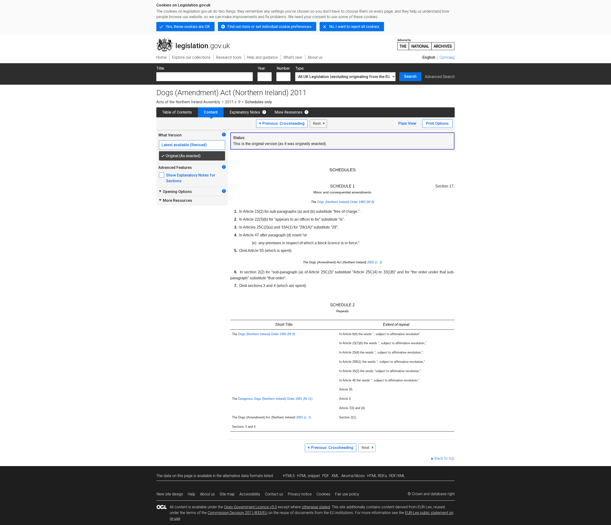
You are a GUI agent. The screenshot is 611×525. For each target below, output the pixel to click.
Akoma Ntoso (353, 475)
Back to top (444, 458)
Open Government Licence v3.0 (250, 507)
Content (211, 112)
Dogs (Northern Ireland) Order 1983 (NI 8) (345, 202)
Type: (299, 68)
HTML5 (289, 475)
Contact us (274, 494)
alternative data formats (243, 475)
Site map (227, 494)
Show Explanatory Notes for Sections (190, 178)
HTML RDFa (377, 475)
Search (410, 76)
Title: (161, 68)
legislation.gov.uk (196, 40)
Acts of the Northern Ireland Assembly (188, 102)
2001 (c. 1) (374, 262)
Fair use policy (347, 494)
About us (207, 494)
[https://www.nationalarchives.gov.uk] (426, 43)
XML (335, 475)
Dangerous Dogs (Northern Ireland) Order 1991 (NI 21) (275, 398)
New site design (170, 494)
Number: (283, 68)
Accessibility (249, 494)
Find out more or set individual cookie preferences (269, 26)
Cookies (323, 494)
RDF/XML (397, 475)
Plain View (407, 123)
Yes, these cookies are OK (188, 26)
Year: (262, 68)
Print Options (437, 123)
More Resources (288, 112)
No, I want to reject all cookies (354, 26)
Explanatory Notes (245, 112)
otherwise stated (316, 507)
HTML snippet (308, 475)
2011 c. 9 (232, 102)
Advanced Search (440, 76)
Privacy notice (300, 494)
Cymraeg (447, 57)
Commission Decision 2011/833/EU (237, 512)
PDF (325, 475)
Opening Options (175, 191)
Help (191, 494)
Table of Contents (177, 112)
